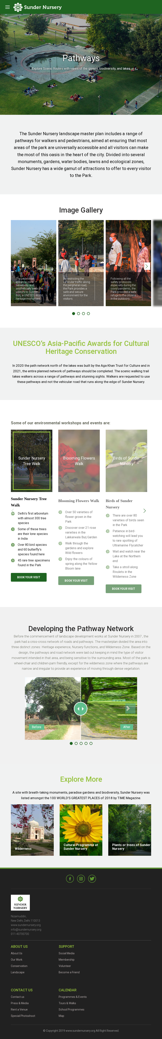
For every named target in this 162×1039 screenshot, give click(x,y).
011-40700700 (20, 933)
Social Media (66, 953)
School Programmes (71, 1009)
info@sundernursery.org (26, 929)
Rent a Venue (19, 1009)
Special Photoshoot (23, 1015)
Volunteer (65, 966)
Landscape (17, 972)
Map (61, 1015)
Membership (66, 959)
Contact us (17, 996)
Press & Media (20, 1003)
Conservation (19, 966)
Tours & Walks (67, 1003)
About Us (16, 953)
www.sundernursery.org (26, 925)
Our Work (16, 959)
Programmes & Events (73, 996)
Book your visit (28, 577)
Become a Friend (69, 972)
